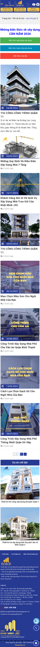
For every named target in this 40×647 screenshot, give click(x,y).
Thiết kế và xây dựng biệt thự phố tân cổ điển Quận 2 (20, 543)
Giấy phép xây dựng (11, 574)
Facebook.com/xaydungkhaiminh (11, 614)
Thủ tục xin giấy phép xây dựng (11, 571)
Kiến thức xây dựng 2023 (30, 554)
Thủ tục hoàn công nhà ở (28, 576)
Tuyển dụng (5, 554)
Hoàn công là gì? (6, 579)
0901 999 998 (10, 607)
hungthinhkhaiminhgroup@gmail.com (18, 611)
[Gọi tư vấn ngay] (36, 628)
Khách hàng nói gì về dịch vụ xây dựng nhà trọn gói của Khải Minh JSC (19, 202)
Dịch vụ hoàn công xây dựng (10, 576)
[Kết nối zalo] (36, 621)
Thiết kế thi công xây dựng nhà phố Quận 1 (20, 502)
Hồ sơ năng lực (16, 554)
